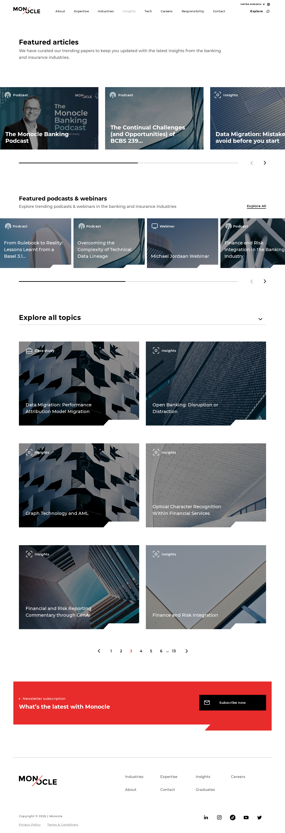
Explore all (256, 206)
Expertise (81, 11)
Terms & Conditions (62, 824)
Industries (106, 11)
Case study (44, 350)
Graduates (205, 790)
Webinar (167, 226)
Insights (129, 11)
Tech (148, 11)
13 (174, 651)
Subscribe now (232, 702)
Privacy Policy (30, 824)
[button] (265, 162)
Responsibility (193, 11)
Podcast (20, 95)
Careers (167, 11)
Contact (219, 11)
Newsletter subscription (44, 698)
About (60, 11)
